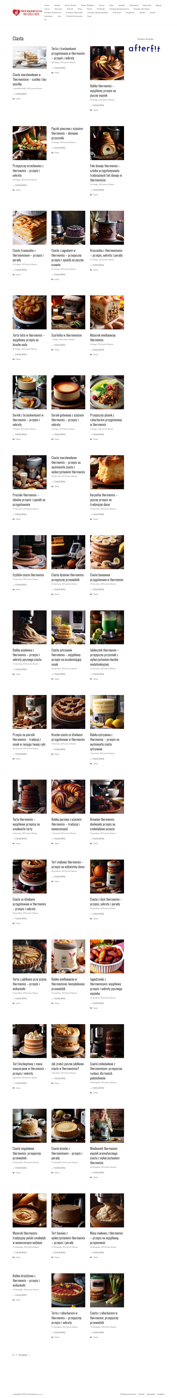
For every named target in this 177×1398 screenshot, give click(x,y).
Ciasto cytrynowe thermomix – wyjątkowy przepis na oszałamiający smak (66, 657)
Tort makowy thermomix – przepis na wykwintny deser (68, 864)
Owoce (47, 9)
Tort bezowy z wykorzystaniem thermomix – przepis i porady (68, 1238)
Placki (89, 9)
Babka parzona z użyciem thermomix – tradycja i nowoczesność (66, 824)
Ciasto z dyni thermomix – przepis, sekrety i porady (106, 901)
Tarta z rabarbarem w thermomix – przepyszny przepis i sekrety (66, 1317)
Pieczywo (58, 9)
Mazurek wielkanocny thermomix (103, 337)
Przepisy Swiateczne (52, 12)
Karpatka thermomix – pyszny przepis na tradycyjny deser (104, 499)
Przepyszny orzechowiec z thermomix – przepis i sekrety (28, 170)
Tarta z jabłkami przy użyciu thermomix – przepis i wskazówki (29, 984)
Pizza (80, 9)
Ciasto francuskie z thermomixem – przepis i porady (28, 255)
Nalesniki (147, 5)
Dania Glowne (70, 5)
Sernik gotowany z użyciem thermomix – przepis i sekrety (67, 420)
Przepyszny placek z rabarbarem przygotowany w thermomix (106, 420)
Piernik (70, 9)
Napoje (159, 5)
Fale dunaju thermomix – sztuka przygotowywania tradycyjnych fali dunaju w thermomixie (106, 172)
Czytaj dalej (20, 93)
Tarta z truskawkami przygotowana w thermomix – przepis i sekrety (68, 53)
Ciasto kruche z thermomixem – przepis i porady (66, 1153)
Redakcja (160, 1394)
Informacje (133, 5)
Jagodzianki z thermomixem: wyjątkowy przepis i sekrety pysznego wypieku (106, 986)
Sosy (59, 16)
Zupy (89, 16)
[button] (45, 20)
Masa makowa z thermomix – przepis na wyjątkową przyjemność (106, 1238)
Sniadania (48, 16)
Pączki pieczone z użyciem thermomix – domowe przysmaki (67, 133)
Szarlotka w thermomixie (66, 335)
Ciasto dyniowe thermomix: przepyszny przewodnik (67, 577)
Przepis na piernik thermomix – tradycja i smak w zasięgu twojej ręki (29, 739)
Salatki (142, 12)
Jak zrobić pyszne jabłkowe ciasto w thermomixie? (67, 1066)
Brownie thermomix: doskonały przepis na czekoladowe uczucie (102, 824)
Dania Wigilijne (87, 5)
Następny (24, 1355)
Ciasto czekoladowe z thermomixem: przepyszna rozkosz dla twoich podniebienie (106, 1070)
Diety (111, 5)
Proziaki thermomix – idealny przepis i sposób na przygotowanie (29, 499)
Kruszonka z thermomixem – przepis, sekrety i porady (106, 253)
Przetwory (117, 12)
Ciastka (57, 5)
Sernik (152, 12)
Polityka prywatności (128, 1394)
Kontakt (141, 1394)
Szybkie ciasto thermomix (28, 574)
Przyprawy (130, 12)
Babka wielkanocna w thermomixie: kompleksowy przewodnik (68, 984)
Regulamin (151, 1394)
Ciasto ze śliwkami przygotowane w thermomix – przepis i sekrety (29, 904)
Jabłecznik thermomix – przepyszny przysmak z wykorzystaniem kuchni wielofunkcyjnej (104, 657)
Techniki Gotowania (74, 16)
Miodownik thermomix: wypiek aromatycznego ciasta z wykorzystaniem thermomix (104, 1155)
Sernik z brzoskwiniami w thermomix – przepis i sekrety (28, 420)
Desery (102, 5)
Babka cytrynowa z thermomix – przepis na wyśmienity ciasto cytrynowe (104, 741)
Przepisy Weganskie (74, 12)
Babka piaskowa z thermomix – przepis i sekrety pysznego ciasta (27, 655)
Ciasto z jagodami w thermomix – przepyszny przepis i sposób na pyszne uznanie (67, 257)
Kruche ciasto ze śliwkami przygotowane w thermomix (68, 737)
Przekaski (101, 9)
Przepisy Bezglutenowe (119, 9)
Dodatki (121, 5)
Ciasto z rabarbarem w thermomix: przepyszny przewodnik (104, 1317)
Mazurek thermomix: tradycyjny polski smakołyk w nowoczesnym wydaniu (29, 1238)
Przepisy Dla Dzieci (142, 9)
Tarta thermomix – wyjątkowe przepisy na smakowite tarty (26, 824)
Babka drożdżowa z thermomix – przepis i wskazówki (26, 1280)
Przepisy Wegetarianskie (98, 12)
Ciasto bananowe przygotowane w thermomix (106, 577)
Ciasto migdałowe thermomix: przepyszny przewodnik (27, 1153)
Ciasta (46, 5)
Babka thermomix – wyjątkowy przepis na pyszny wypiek (103, 90)
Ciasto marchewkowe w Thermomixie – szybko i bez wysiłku (29, 79)
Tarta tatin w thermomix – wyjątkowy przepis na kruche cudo (29, 340)
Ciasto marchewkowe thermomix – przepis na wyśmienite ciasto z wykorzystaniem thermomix (68, 464)
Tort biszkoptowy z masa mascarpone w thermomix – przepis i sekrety (29, 1068)
